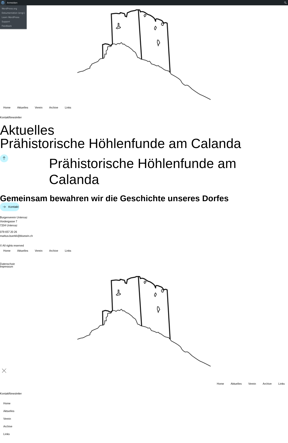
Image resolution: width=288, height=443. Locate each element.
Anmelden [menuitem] (12, 2)
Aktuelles (22, 107)
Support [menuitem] (6, 21)
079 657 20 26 (8, 231)
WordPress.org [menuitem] (9, 8)
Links (68, 107)
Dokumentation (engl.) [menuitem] (13, 13)
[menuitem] (3, 2)
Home (6, 107)
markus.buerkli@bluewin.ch (16, 235)
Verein (38, 107)
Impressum (6, 266)
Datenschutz (7, 263)
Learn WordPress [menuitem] (10, 17)
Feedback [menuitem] (7, 25)
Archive (53, 107)
